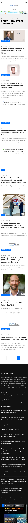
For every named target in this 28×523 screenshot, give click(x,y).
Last (23, 358)
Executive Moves (5, 40)
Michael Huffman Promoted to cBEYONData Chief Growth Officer (12, 51)
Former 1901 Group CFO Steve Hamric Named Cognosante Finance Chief (12, 85)
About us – (4, 402)
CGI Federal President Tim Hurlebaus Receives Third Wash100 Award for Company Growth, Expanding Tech (12, 226)
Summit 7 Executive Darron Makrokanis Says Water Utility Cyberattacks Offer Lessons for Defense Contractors (13, 481)
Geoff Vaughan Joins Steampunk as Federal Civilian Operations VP (14, 338)
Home (4, 19)
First (4, 358)
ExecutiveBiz (5, 453)
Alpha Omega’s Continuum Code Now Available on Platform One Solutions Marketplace (11, 490)
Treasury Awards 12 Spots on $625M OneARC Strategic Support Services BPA (12, 260)
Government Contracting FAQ (15, 402)
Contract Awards (6, 249)
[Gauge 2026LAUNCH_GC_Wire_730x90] (14, 12)
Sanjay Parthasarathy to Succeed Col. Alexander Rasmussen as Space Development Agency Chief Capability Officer (14, 427)
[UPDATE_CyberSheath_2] (15, 513)
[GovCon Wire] (14, 5)
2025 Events (4, 404)
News (3, 169)
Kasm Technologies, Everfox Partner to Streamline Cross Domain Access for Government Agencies (11, 500)
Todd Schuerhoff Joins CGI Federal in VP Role (11, 304)
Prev (10, 358)
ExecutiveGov (6, 406)
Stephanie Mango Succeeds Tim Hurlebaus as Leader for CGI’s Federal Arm (13, 133)
